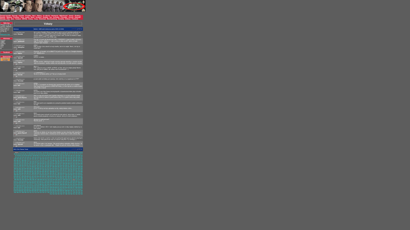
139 (17, 159)
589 (63, 184)
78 (15, 155)
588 (61, 184)
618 (68, 186)
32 (69, 152)
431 (74, 175)
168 (22, 160)
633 (38, 187)
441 (30, 176)
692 (51, 191)
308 (35, 168)
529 (48, 181)
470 (35, 178)
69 (67, 154)
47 (27, 154)
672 (68, 189)
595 (79, 184)
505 (56, 179)
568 (79, 183)
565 (71, 183)
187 (71, 160)
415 (33, 175)
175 (40, 160)
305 (28, 168)
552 (38, 183)
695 (58, 191)
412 (25, 175)
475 (48, 178)
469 (33, 178)
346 (63, 170)
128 (58, 157)
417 (38, 175)
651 (15, 189)
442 (33, 176)
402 (68, 173)
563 (66, 183)
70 (69, 154)
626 (20, 187)
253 (33, 165)
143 (27, 159)
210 (61, 162)
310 (40, 168)
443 (35, 176)
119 (35, 157)
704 (81, 191)
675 (76, 189)
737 (63, 194)
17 (42, 152)
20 (47, 152)
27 (60, 152)
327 (15, 170)
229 (40, 163)
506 (59, 179)
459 (76, 176)
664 (48, 189)
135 (76, 157)
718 (48, 192)
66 (62, 154)
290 (58, 167)
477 (53, 178)
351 (76, 170)
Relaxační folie (5, 34)
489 (15, 179)
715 (40, 192)
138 (15, 159)
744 (81, 194)
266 (66, 165)
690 (45, 191)
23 (52, 152)
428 (66, 175)
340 (48, 170)
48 (29, 154)
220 (17, 163)
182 (58, 160)
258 (45, 165)
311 (43, 168)
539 (74, 181)
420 (45, 175)
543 (15, 183)
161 (74, 159)
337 (40, 170)
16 (40, 152)
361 (33, 171)
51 (34, 154)
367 (48, 171)
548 (27, 183)
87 (32, 155)
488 (81, 178)
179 (51, 160)
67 (63, 154)
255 (38, 165)
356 (20, 171)
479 (58, 178)
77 (82, 154)
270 (76, 165)
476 (51, 178)
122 (43, 157)
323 (74, 168)
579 (38, 184)
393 (45, 173)
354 (15, 171)
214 (71, 162)
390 (38, 173)
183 (61, 160)
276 (22, 167)
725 (66, 192)
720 (53, 192)
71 (71, 154)
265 (63, 165)
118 (33, 157)
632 (35, 187)
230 (43, 163)
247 (17, 165)
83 (24, 155)
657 (30, 189)
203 (43, 162)
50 (33, 154)
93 (43, 155)
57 (45, 154)
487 (79, 178)
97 (50, 155)
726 (68, 192)
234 (53, 163)
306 (30, 168)
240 (68, 163)
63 (56, 154)
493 (25, 179)
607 (40, 186)
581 (43, 184)
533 (58, 181)
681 (22, 191)
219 (15, 163)
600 (22, 186)
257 (43, 165)
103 (63, 155)
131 (66, 157)
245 (81, 163)
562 (63, 183)
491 (20, 179)
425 (58, 175)
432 (76, 175)
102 (61, 155)
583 (48, 184)
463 (17, 178)
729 (76, 192)
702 (76, 191)
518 (20, 181)
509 (66, 179)
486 (76, 178)
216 (76, 162)
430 (71, 175)
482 (66, 178)
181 (56, 160)
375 (68, 171)
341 (51, 170)
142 (25, 159)
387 (30, 173)
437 (20, 176)
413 (27, 175)
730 (79, 192)
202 (40, 162)
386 (27, 173)
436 (17, 176)
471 (38, 178)
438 (22, 176)
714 (38, 192)
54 (40, 154)
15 (38, 152)
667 (56, 189)
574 (25, 184)
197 (28, 162)
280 (33, 167)
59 (49, 154)
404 (74, 173)
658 (33, 189)
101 (58, 155)
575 (27, 184)
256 (40, 165)
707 (20, 192)
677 (81, 189)
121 (40, 157)
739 (68, 194)
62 (54, 154)
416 (35, 175)
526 (40, 181)
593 (74, 184)
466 (25, 178)
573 (22, 184)
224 (27, 163)
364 (40, 171)
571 (17, 184)
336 (38, 170)
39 (82, 152)
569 (81, 183)
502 (48, 179)
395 (51, 173)
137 (81, 157)
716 (43, 192)
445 (40, 176)
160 (71, 159)
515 (81, 179)
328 (17, 170)
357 (22, 171)
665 (51, 189)
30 (65, 152)
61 (52, 154)
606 (38, 186)
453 (61, 176)
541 (79, 181)
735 (58, 194)
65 (60, 154)
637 (48, 187)
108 (76, 155)
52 (36, 154)
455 (66, 176)
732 (51, 194)
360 (30, 171)
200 (35, 162)
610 (48, 186)
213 (68, 162)
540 (76, 181)
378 (76, 171)
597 (15, 186)
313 (48, 168)
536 (66, 181)
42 (18, 154)
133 (71, 157)
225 (30, 163)
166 (17, 160)
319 (63, 168)
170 (27, 160)
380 (81, 171)
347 (66, 170)
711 (30, 192)
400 (63, 173)
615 (61, 186)
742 (76, 194)
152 (51, 159)
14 (36, 152)
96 (48, 155)
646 (71, 187)
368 (51, 171)
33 (71, 152)
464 (20, 178)
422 (51, 175)
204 (46, 162)
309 (38, 168)
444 (38, 176)
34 (72, 152)
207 (53, 162)
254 (35, 165)
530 (51, 181)
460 (79, 176)
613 (56, 186)
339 (45, 170)
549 (30, 183)
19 (45, 152)
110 (81, 155)
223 (25, 163)
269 (74, 165)
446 (43, 176)
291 (61, 167)
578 (35, 184)
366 (45, 171)
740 (71, 194)
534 (61, 181)
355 (17, 171)
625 (17, 187)
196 (25, 162)
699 (68, 191)
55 (42, 154)
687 (38, 191)
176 (43, 160)
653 (20, 189)
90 (37, 155)
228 (38, 163)
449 (51, 176)
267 (68, 165)
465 (22, 178)
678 (15, 191)
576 (30, 184)
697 (63, 191)
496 (33, 179)
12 (33, 152)
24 (54, 152)
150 (45, 159)
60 (51, 154)
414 (30, 175)
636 (45, 187)
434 (81, 175)
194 (20, 162)
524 (35, 181)
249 (22, 165)
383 (20, 173)
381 (15, 173)
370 (56, 171)
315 (53, 168)
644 (66, 187)
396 (53, 173)
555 (45, 183)
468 (30, 178)
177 (45, 160)
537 (68, 181)
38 (80, 152)
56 (43, 154)
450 (53, 176)
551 (35, 183)
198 (30, 162)
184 (63, 160)
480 (61, 178)
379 (79, 171)
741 (74, 194)
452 (58, 176)
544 (17, 183)
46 (25, 154)
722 (58, 192)
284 (43, 167)
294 (68, 167)
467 (27, 178)
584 (51, 184)
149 (43, 159)
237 (61, 163)
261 (53, 165)
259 (48, 165)
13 (34, 152)
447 (45, 176)
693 (53, 191)
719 (51, 192)
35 (74, 152)
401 (66, 173)
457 (71, 176)
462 (15, 178)
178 (48, 160)
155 (58, 159)
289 (56, 167)
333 (30, 170)
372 (61, 171)
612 (53, 186)
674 (74, 189)
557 (51, 183)
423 (53, 175)
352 (79, 170)
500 (43, 179)
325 (79, 168)
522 (30, 181)
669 (61, 189)
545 (20, 183)
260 (51, 165)
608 (43, 186)
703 (79, 191)
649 (79, 187)
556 (48, 183)
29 (63, 152)
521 (27, 181)
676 (79, 189)
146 (35, 159)
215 (74, 162)
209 (58, 162)
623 (81, 186)
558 (53, 183)
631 (33, 187)
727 (71, 192)
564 (68, 183)
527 (43, 181)
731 (81, 192)
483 (68, 178)
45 (23, 154)
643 (63, 187)
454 (63, 176)
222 (22, 163)
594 (76, 184)
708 (22, 192)
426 (61, 175)
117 (30, 157)
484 (71, 178)
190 (79, 160)
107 (74, 155)
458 (74, 176)
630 (30, 187)
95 (46, 155)
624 (15, 187)
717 (45, 192)
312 (45, 168)
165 (15, 160)
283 (40, 167)
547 (25, 183)
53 (38, 154)
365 (43, 171)
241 (71, 163)
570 (15, 184)
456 (68, 176)
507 (61, 179)
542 (81, 181)
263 (58, 165)
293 (66, 167)
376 (71, 171)
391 (40, 173)
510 (69, 179)
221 (20, 163)
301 (17, 168)
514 (79, 179)
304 (25, 168)
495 (30, 179)
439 (25, 176)
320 (66, 168)
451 (56, 176)
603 (30, 186)
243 (76, 163)
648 (76, 187)
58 (47, 154)
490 (18, 179)
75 (78, 154)
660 (38, 189)
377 (74, 171)
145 (33, 159)
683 (27, 191)
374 (66, 171)
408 (15, 175)
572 (20, 184)
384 (22, 173)
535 (63, 181)
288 (53, 167)
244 (79, 163)
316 (56, 168)
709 (25, 192)
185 (66, 160)
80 (19, 155)
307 (33, 168)
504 (54, 179)
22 (51, 152)
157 (63, 159)
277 (25, 167)
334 (33, 170)
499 (41, 179)
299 (81, 167)
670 (63, 189)
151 (48, 159)
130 (63, 157)
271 (79, 165)
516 (15, 181)
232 (48, 163)
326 (81, 168)
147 (38, 159)
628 (25, 187)
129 (61, 157)
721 (56, 192)
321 (68, 168)
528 (45, 181)
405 (76, 173)
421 (48, 175)
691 (48, 191)
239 (66, 163)
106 (71, 155)
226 (33, 163)
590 (66, 184)
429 (68, 175)
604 (33, 186)
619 (71, 186)
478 (56, 178)
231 (45, 163)
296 (74, 167)
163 (79, 159)
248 (20, 165)
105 (69, 155)
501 (46, 179)
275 (20, 167)
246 (15, 165)
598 (17, 186)
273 (15, 167)
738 (66, 194)
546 (22, 183)
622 (79, 186)
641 (58, 187)
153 (53, 159)
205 (48, 162)
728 (74, 192)
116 (28, 157)
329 (20, 170)
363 (38, 171)
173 (35, 160)
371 (58, 171)
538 (71, 181)
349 (71, 170)
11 (31, 152)
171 (30, 160)
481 (63, 178)
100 (56, 155)
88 (33, 155)
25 (56, 152)
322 (71, 168)
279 (30, 167)
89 (35, 155)
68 (65, 154)
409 (17, 175)
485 (74, 178)
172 (33, 160)
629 (27, 187)
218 (81, 162)
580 (40, 184)
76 (80, 154)
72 (72, 154)
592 (71, 184)
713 (35, 192)
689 (43, 191)
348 (68, 170)
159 (68, 159)
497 (36, 179)
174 (38, 160)
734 (56, 194)
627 (22, 187)
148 (40, 159)
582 (45, 184)
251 (27, 165)
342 (53, 170)
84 (26, 155)
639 (53, 187)
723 (61, 192)
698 (66, 191)
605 (35, 186)
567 (76, 183)
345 (61, 170)
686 (35, 191)
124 (48, 157)
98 (52, 155)
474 (45, 178)
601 (25, 186)
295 (71, 167)
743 (79, 194)
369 (53, 171)
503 (51, 179)
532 (56, 181)
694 (56, 191)
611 (51, 186)
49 (31, 154)
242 (74, 163)
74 (76, 154)
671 (66, 189)
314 (51, 168)
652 (17, 189)
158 (66, 159)
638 (51, 187)
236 (58, 163)
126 (53, 157)
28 (62, 152)
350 (74, 170)
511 (71, 179)
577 (33, 184)
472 (40, 178)
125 (51, 157)
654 (22, 189)
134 (74, 157)
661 (40, 189)
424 (56, 175)
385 (25, 173)
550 (33, 183)
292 (63, 167)
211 (63, 162)
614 (58, 186)
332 (27, 170)
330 (22, 170)
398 (58, 173)
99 (53, 155)
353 (81, 170)
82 (23, 155)
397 (56, 173)
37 (78, 152)
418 (40, 175)
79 (17, 155)
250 (25, 165)
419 (43, 175)
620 (74, 186)
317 (58, 168)
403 (71, 173)
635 (43, 187)
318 (61, 168)
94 (44, 155)
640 (56, 187)
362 (35, 171)
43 (20, 154)
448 (48, 176)
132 (68, 157)
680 (20, 191)
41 (16, 154)
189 (76, 160)
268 (71, 165)
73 (74, 154)
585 (53, 184)
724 (63, 192)
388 (33, 173)
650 (81, 187)
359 (27, 171)
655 (25, 189)
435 (15, 176)
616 (63, 186)
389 (35, 173)
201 (38, 162)
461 (81, 176)
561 (61, 183)
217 (79, 162)
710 (28, 192)
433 (79, 175)
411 (22, 175)
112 (18, 157)
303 (22, 168)
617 (66, 186)
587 (58, 184)
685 (33, 191)
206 (51, 162)
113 (21, 157)
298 (79, 167)
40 (14, 154)
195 (22, 162)
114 (23, 157)
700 (71, 191)
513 (76, 179)
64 (58, 154)
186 (68, 160)
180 (53, 160)
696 (61, 191)
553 (40, 183)
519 (22, 181)
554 (43, 183)
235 (56, 163)
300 (15, 168)
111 (16, 157)
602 (28, 186)
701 (74, 191)
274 (17, 167)
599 (20, 186)
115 (25, 157)
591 (68, 184)
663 (45, 189)
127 (56, 157)
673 (71, 189)
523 (33, 181)
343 (56, 170)
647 (74, 187)
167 (20, 160)
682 (25, 191)
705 (15, 192)
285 (45, 167)
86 (30, 155)
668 (58, 189)
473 (43, 178)
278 (27, 167)
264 (61, 165)
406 (79, 173)
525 (38, 181)
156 (61, 159)
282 (38, 167)
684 (30, 191)
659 (35, 189)
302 (20, 168)
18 (43, 152)
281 (35, 167)
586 (56, 184)
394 (48, 173)
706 (17, 192)
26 (58, 152)
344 (58, 170)
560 (58, 183)
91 (39, 155)
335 (35, 170)
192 (15, 162)
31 (67, 152)
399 (61, 173)
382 (17, 173)
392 (43, 173)
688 (40, 191)
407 (81, 173)
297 (76, 167)
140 (20, 159)
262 (56, 165)
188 (74, 160)
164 (81, 159)
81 (21, 155)
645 (68, 187)
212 (66, 162)
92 (41, 155)
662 (43, 189)
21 (49, 152)
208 (56, 162)
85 (28, 155)
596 (81, 184)
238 (63, 163)
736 (61, 194)
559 (56, 183)
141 (22, 159)
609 (46, 186)
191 (81, 160)
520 (25, 181)
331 (25, 170)
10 (29, 152)
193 (17, 162)
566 (74, 183)
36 (76, 152)
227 (35, 163)
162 (76, 159)
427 (63, 175)
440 (27, 176)
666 (53, 189)
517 (17, 181)
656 (27, 189)
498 (38, 179)
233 (51, 163)
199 (33, 162)
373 (63, 171)
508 (64, 179)
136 (79, 157)
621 (76, 186)
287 (51, 167)
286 (48, 167)
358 (25, 171)
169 (25, 160)
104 (66, 155)
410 (20, 175)
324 (76, 168)
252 (30, 165)
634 (40, 187)
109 (79, 155)
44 (22, 154)
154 (56, 159)
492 (23, 179)
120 (38, 157)
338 (43, 170)
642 (61, 187)
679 (17, 191)
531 (53, 181)
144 (30, 159)
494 (28, 179)
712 (33, 192)
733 (53, 194)
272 (81, 165)
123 (45, 157)
